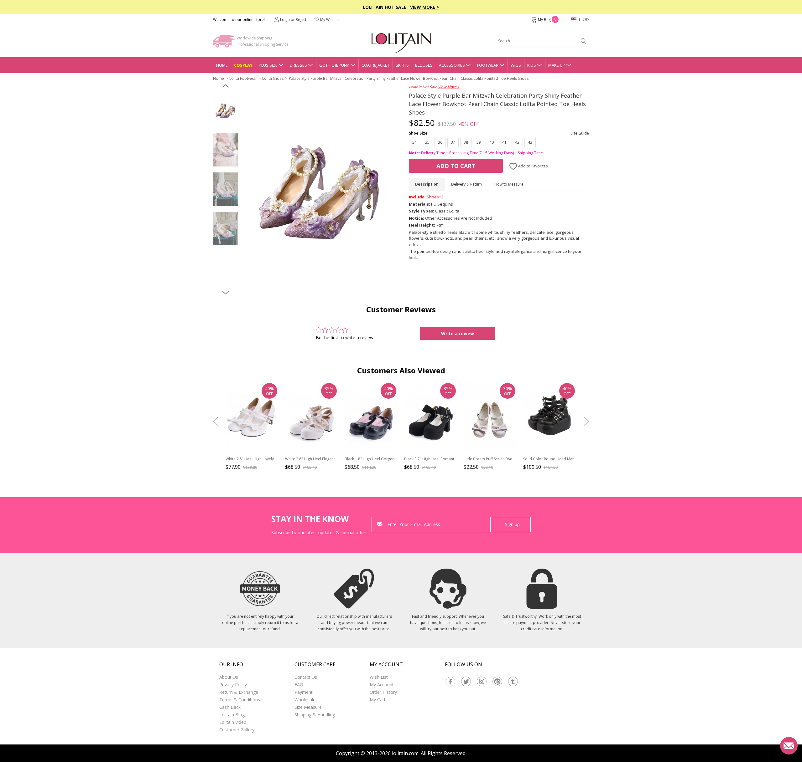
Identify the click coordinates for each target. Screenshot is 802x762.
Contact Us (305, 677)
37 (453, 142)
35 (427, 142)
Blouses (424, 65)
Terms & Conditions (239, 700)
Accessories (452, 65)
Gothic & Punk (334, 65)
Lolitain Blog (232, 715)
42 (517, 142)
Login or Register (295, 19)
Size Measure (308, 707)
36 (440, 142)
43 (530, 142)
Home (222, 65)
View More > (424, 7)
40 (491, 142)
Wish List (379, 677)
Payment (303, 692)
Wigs (516, 65)
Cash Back (230, 707)
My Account (382, 685)
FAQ (298, 685)
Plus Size (268, 65)
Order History (383, 692)
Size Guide (579, 133)
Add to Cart (455, 166)
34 (414, 142)
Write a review (457, 333)
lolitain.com (405, 753)
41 (504, 142)
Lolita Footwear (243, 78)
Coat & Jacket (375, 65)
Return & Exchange (238, 692)
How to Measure (508, 184)
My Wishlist (330, 19)
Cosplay (243, 65)
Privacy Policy (233, 685)
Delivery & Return (466, 184)
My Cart (378, 700)
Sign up (512, 524)
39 (479, 142)
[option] (225, 110)
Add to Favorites (532, 166)
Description (427, 184)
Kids (531, 65)
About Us (228, 677)
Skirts (402, 65)
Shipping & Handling (314, 715)
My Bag (547, 19)
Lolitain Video (233, 722)
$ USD (583, 19)
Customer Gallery (236, 730)
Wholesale (304, 700)
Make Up (556, 65)
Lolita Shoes (273, 78)
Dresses (298, 65)
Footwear (487, 65)
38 (466, 142)
